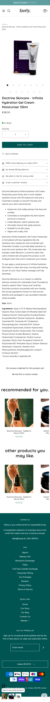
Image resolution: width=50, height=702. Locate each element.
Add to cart (25, 145)
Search (25, 552)
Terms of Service (25, 589)
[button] (25, 57)
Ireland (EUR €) (24, 664)
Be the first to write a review (25, 374)
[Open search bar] (9, 10)
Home (4, 24)
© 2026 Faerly (8, 688)
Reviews (25, 581)
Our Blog (25, 612)
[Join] (43, 647)
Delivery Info (25, 556)
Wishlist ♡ (25, 620)
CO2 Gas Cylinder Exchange (25, 569)
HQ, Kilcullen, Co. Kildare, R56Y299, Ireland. (31, 688)
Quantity (5, 129)
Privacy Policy (25, 585)
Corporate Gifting (25, 573)
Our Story (25, 608)
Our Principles (25, 577)
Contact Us (25, 616)
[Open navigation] (3, 10)
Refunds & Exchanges (25, 561)
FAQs (25, 565)
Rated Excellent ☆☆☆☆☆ (25, 2)
